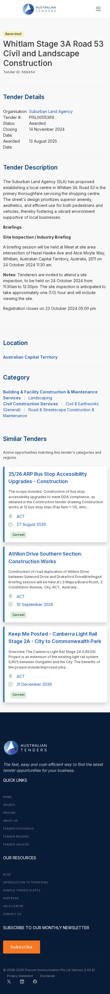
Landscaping (40, 397)
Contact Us (12, 914)
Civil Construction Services (30, 403)
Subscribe (22, 946)
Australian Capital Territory (30, 357)
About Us (10, 820)
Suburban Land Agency (51, 111)
